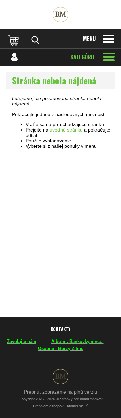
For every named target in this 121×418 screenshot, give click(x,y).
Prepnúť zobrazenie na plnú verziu (60, 392)
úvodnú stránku (66, 130)
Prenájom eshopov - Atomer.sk (58, 406)
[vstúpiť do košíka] (14, 40)
